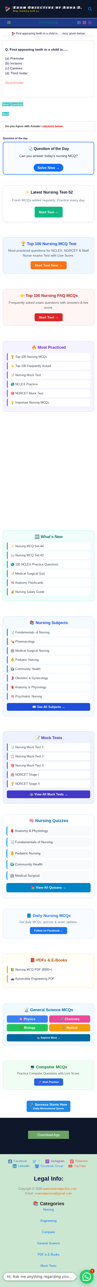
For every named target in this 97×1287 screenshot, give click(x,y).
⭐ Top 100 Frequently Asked (31, 366)
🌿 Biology (27, 1027)
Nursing (48, 1209)
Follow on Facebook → (48, 930)
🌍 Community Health (25, 669)
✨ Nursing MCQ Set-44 (27, 546)
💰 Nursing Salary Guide (27, 592)
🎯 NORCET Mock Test (27, 393)
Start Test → (48, 212)
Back (5, 114)
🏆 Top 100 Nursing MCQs (29, 357)
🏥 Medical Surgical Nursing (30, 650)
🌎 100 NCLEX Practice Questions (34, 564)
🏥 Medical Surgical (25, 875)
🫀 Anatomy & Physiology (28, 687)
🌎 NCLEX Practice (24, 384)
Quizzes (48, 1277)
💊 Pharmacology (23, 641)
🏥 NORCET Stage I (25, 774)
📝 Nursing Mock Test (26, 375)
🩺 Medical (70, 1027)
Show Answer (14, 83)
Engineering (48, 1221)
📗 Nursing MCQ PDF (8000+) (31, 969)
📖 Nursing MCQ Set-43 (27, 555)
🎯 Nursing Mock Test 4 (27, 765)
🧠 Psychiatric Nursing (26, 696)
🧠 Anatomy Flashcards (27, 582)
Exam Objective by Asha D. (47, 7)
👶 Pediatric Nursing (25, 660)
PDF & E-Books (49, 1254)
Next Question (12, 104)
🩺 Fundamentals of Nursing (30, 632)
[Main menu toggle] (9, 22)
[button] (90, 9)
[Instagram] (89, 22)
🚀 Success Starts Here (48, 1106)
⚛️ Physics (27, 1019)
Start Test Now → (48, 265)
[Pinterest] (84, 22)
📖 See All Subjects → (48, 707)
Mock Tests (48, 1266)
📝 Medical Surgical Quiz (28, 573)
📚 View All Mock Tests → (49, 794)
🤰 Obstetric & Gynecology (29, 678)
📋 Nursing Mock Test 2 (27, 756)
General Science (48, 1243)
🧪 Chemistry (70, 1019)
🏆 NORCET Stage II (25, 784)
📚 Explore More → (48, 1037)
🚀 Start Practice (48, 1082)
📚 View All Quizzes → (48, 887)
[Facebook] (79, 22)
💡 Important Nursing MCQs (30, 402)
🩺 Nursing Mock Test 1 (27, 747)
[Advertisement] (48, 471)
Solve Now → (48, 168)
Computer (48, 1232)
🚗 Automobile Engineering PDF (32, 978)
